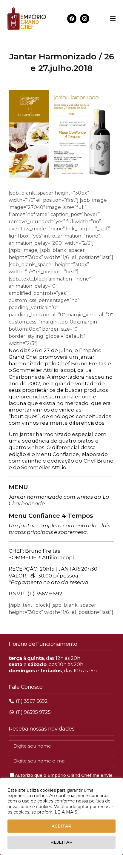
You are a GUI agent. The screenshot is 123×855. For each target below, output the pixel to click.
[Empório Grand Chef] (26, 18)
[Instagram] (84, 18)
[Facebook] (71, 18)
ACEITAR (61, 826)
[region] (61, 816)
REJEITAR (61, 842)
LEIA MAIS (66, 812)
